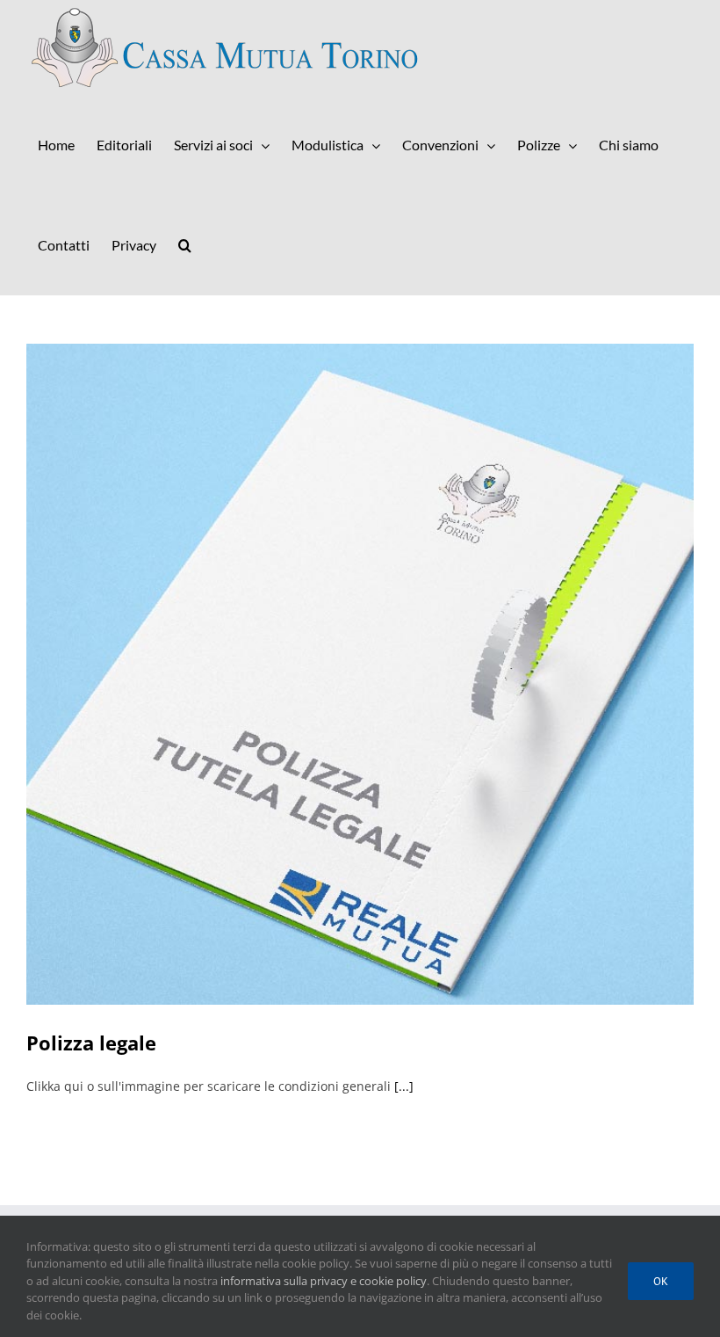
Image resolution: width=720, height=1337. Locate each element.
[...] (404, 1086)
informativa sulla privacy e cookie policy (323, 1281)
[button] (184, 245)
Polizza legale (91, 1042)
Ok (660, 1281)
